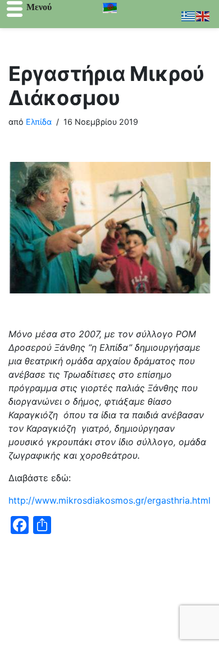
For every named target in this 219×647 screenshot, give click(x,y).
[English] (203, 15)
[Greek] (188, 15)
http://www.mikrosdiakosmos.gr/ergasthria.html (109, 500)
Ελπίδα (39, 121)
